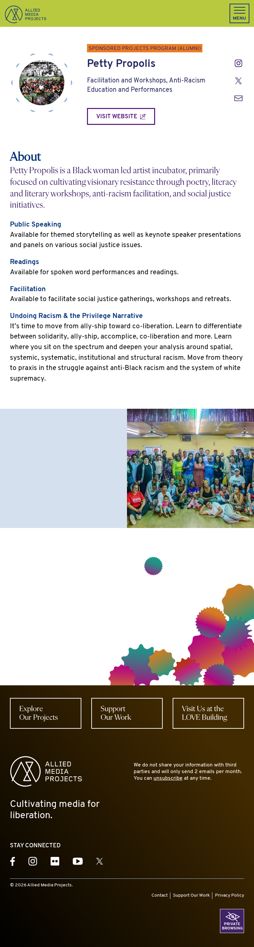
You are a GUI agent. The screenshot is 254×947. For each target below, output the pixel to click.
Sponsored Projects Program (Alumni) (145, 48)
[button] (239, 13)
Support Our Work (191, 895)
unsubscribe (168, 778)
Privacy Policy (229, 895)
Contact (159, 895)
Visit (117, 117)
